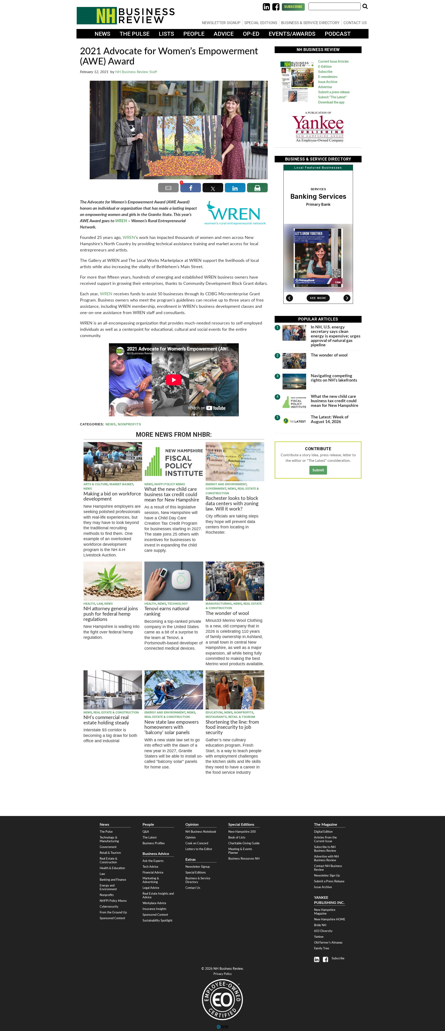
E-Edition (325, 66)
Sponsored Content (112, 918)
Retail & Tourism (110, 852)
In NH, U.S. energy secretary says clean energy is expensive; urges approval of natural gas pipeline (335, 336)
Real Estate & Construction (116, 712)
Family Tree (321, 948)
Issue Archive (327, 82)
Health (89, 603)
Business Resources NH (244, 858)
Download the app (331, 102)
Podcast (338, 33)
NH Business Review (125, 15)
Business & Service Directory (310, 22)
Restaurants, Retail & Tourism (230, 717)
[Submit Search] (365, 6)
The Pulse (134, 33)
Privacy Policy (222, 974)
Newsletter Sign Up (327, 875)
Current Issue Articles (333, 61)
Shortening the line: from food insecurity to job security (232, 727)
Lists (166, 33)
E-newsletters (327, 77)
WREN (121, 221)
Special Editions (260, 22)
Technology (178, 603)
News (102, 33)
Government (216, 488)
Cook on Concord (196, 843)
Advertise (325, 87)
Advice (224, 33)
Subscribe (293, 7)
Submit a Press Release (329, 881)
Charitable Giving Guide (244, 843)
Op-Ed (251, 33)
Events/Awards (292, 33)
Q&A (146, 831)
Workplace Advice (154, 903)
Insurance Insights (154, 909)
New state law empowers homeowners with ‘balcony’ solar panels (171, 727)
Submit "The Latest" (332, 97)
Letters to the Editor (198, 849)
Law (100, 603)
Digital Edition (323, 831)
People (193, 33)
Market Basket (121, 484)
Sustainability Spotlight (157, 920)
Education (214, 712)
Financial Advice (153, 872)
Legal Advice (151, 888)
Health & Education (112, 868)
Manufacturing (219, 603)
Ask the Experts (153, 861)
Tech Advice (150, 866)
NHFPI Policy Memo (169, 484)
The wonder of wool (227, 613)
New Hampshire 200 (242, 831)
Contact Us (355, 22)
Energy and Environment (226, 484)
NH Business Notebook (200, 831)
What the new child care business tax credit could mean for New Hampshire (171, 494)
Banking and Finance (113, 879)
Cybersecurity (109, 906)
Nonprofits (129, 424)
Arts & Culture (95, 484)
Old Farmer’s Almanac (328, 942)
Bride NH (320, 925)
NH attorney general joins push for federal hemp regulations (110, 614)
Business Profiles (154, 843)
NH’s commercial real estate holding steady (106, 720)
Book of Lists (236, 837)
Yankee (319, 936)
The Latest (150, 837)
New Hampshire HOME (329, 919)
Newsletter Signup (221, 22)
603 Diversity (323, 931)
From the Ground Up (113, 912)
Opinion (190, 837)
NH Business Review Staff (136, 72)
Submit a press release (334, 92)
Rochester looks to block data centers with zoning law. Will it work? (232, 503)
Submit (318, 470)
